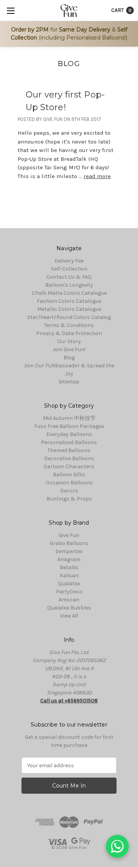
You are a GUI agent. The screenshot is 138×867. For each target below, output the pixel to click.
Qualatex (69, 583)
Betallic (69, 567)
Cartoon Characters (69, 466)
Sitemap (69, 381)
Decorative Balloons (69, 458)
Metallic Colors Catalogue (69, 309)
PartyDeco (69, 591)
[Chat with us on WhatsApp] (117, 846)
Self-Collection (69, 269)
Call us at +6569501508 (69, 700)
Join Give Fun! (69, 349)
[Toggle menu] (10, 10)
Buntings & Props (69, 498)
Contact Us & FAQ (69, 277)
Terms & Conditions (69, 325)
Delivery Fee (69, 261)
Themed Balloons (69, 450)
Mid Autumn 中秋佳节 (69, 418)
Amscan (69, 599)
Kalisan (69, 575)
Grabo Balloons (69, 543)
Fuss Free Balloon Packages (69, 426)
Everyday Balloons (69, 434)
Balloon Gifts (69, 474)
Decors (69, 490)
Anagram (69, 559)
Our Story (69, 341)
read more (97, 176)
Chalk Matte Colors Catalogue (69, 293)
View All (69, 616)
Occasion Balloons (69, 482)
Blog (69, 357)
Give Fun (69, 535)
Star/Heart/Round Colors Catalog (69, 317)
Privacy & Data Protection (69, 333)
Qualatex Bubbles (69, 607)
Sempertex (69, 551)
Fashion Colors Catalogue (69, 301)
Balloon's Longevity (69, 285)
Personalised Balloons (69, 442)
